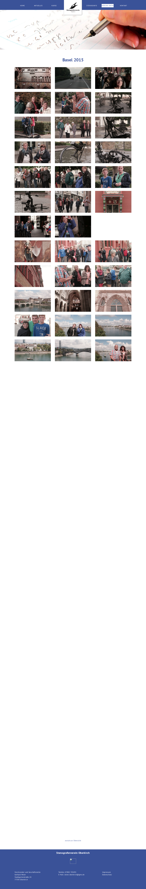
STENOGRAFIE (91, 6)
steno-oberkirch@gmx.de (74, 874)
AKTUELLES (38, 6)
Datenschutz (107, 874)
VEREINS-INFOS (108, 6)
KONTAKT (123, 6)
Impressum (106, 872)
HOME (22, 6)
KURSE (54, 6)
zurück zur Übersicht (73, 840)
